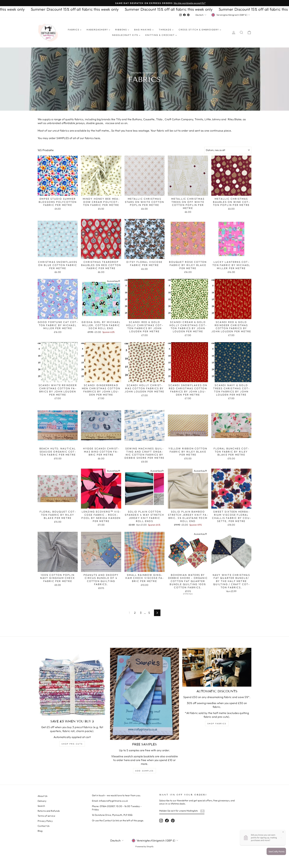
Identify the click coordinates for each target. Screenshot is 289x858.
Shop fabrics (216, 723)
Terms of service (46, 815)
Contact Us (44, 825)
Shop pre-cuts (72, 744)
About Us (42, 796)
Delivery (42, 801)
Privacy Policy (45, 821)
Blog (40, 830)
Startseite (136, 72)
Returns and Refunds (49, 810)
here (97, 138)
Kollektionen (149, 72)
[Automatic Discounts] (216, 667)
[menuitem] (74, 29)
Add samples (144, 771)
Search (41, 805)
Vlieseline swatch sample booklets (132, 756)
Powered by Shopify (144, 846)
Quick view (57, 192)
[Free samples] (144, 694)
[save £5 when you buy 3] (72, 682)
